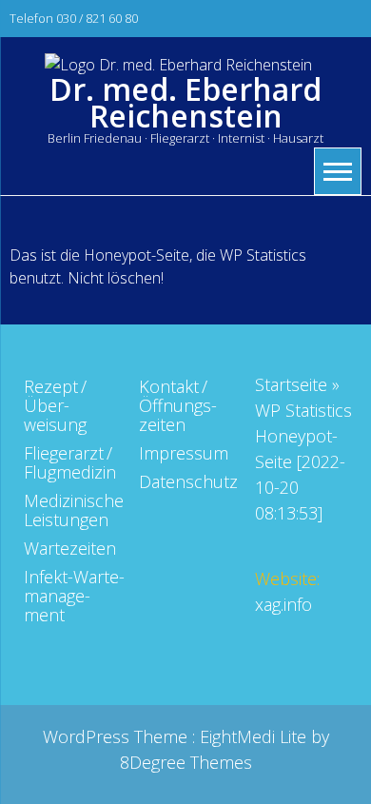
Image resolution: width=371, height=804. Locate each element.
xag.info (283, 604)
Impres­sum (183, 452)
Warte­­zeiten (70, 548)
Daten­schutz (188, 481)
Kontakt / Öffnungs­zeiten (178, 405)
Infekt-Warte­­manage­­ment (74, 595)
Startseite (291, 384)
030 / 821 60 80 (97, 18)
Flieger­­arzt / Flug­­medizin (70, 462)
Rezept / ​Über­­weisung (56, 405)
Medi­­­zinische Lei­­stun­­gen (74, 510)
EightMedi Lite (255, 736)
